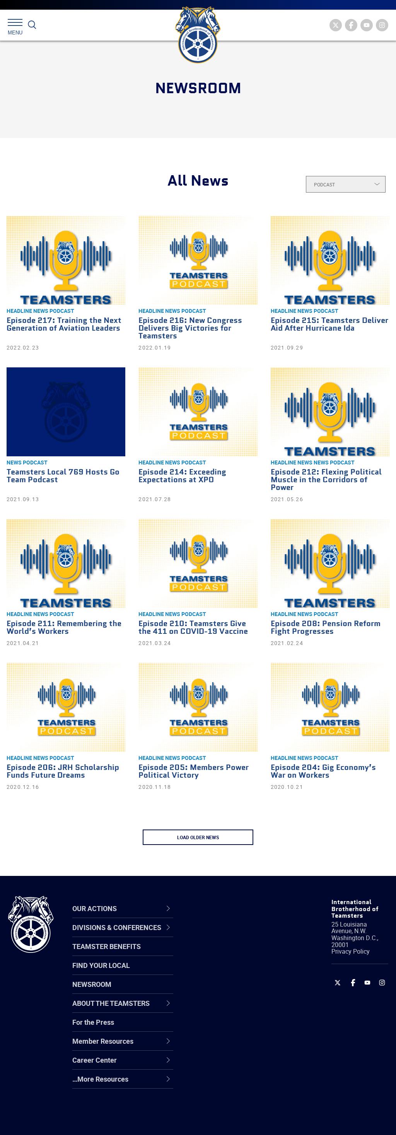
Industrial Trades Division (238, 1120)
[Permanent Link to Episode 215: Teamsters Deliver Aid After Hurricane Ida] (330, 260)
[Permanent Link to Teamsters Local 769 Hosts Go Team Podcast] (66, 411)
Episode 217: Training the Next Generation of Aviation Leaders (64, 325)
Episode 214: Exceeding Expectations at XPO (182, 476)
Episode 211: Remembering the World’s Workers (64, 628)
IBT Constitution (225, 1009)
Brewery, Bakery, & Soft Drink (236, 972)
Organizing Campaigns (235, 935)
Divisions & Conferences (224, 908)
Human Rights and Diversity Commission (233, 1102)
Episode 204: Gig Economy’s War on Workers (323, 772)
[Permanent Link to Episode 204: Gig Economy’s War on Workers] (330, 707)
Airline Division (222, 935)
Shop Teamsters (225, 972)
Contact (212, 935)
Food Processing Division (238, 1065)
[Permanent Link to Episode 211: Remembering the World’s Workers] (66, 563)
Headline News (27, 310)
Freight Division (224, 1083)
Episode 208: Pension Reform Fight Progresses (326, 628)
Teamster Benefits (106, 946)
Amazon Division (226, 953)
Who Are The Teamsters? (239, 935)
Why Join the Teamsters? (239, 935)
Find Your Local (101, 965)
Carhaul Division (225, 1009)
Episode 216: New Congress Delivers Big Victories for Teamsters (190, 328)
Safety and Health (228, 972)
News (14, 462)
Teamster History (227, 972)
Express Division (225, 1046)
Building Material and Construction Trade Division (232, 991)
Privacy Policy (350, 951)
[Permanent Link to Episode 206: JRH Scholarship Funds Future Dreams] (66, 707)
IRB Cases (216, 1028)
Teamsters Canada (229, 991)
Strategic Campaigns (232, 953)
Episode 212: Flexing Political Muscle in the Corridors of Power (326, 480)
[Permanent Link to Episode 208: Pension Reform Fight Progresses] (330, 563)
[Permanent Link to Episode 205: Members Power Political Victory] (197, 707)
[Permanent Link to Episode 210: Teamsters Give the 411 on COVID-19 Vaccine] (197, 563)
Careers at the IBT (228, 953)
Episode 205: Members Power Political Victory (193, 772)
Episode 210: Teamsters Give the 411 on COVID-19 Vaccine (193, 628)
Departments (220, 991)
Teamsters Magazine (233, 953)
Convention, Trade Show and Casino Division (237, 1027)
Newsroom (91, 984)
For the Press (93, 1022)
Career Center (226, 908)
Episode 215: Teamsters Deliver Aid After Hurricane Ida (329, 325)
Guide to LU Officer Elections (229, 1027)
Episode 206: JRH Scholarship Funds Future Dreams (63, 772)
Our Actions (222, 908)
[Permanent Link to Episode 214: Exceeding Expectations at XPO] (197, 411)
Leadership (217, 953)
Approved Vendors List (235, 1009)
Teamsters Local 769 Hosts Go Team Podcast (63, 476)
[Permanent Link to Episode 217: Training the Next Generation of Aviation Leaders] (66, 260)
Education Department (235, 953)
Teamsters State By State (240, 935)
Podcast (62, 310)
